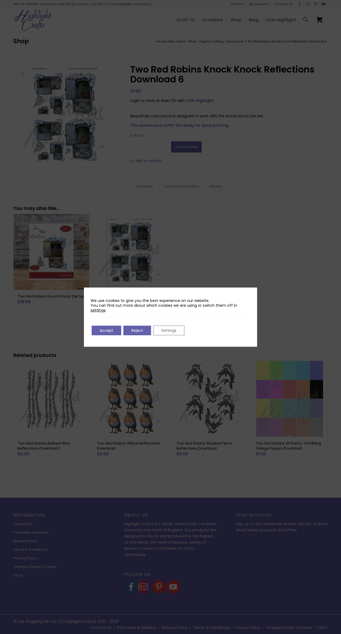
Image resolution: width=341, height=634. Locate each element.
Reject (137, 330)
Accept (106, 330)
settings (98, 310)
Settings (168, 330)
